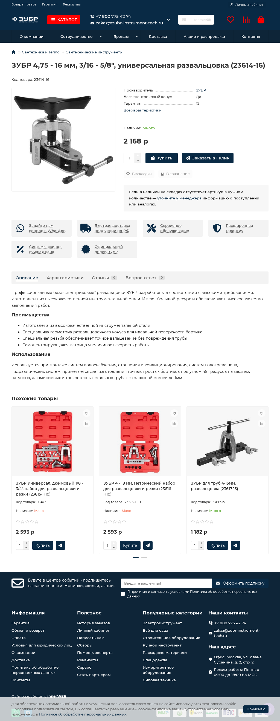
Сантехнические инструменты (94, 52)
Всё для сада (155, 630)
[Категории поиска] (184, 19)
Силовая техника (159, 680)
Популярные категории (173, 613)
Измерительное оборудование (158, 670)
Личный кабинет (93, 630)
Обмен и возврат (28, 630)
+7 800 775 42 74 (113, 16)
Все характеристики (143, 110)
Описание (27, 277)
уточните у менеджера (179, 198)
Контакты (250, 36)
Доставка (158, 36)
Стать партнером (94, 675)
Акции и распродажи (204, 36)
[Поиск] (208, 19)
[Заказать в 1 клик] (60, 545)
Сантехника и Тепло (40, 52)
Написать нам (90, 638)
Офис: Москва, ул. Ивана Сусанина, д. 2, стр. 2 (238, 659)
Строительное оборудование (171, 638)
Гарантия (49, 4)
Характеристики (65, 277)
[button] (12, 479)
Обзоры (84, 645)
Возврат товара (24, 4)
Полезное (89, 613)
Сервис (84, 667)
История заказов (93, 623)
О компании (31, 36)
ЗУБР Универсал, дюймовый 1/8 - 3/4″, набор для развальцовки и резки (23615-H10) (49, 489)
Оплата (18, 638)
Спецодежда (155, 660)
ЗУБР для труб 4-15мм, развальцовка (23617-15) (214, 486)
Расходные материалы (165, 652)
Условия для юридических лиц (41, 645)
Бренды (121, 36)
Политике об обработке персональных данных (82, 714)
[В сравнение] (87, 423)
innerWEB (56, 696)
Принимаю (256, 709)
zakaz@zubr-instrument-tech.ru (237, 633)
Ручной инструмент (162, 645)
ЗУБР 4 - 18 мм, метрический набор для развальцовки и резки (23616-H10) (139, 489)
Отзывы (103, 277)
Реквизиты (72, 4)
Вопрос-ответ (144, 277)
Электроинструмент (162, 623)
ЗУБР (201, 90)
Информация (28, 613)
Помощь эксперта (95, 652)
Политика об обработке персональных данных (35, 670)
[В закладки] (87, 413)
